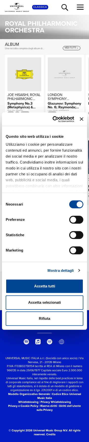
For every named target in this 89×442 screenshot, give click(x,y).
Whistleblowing (28, 402)
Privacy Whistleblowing (56, 402)
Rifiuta (44, 318)
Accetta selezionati (44, 302)
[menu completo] (80, 7)
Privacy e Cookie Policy (23, 406)
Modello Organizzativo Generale (29, 394)
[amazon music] (50, 341)
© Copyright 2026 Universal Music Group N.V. (38, 430)
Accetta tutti (44, 286)
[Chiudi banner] (81, 119)
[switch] (76, 220)
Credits (50, 434)
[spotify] (26, 341)
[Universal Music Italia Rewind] (61, 341)
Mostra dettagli (60, 270)
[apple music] (38, 341)
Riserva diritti (48, 406)
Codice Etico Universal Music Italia (59, 396)
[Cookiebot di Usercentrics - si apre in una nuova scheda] (55, 119)
